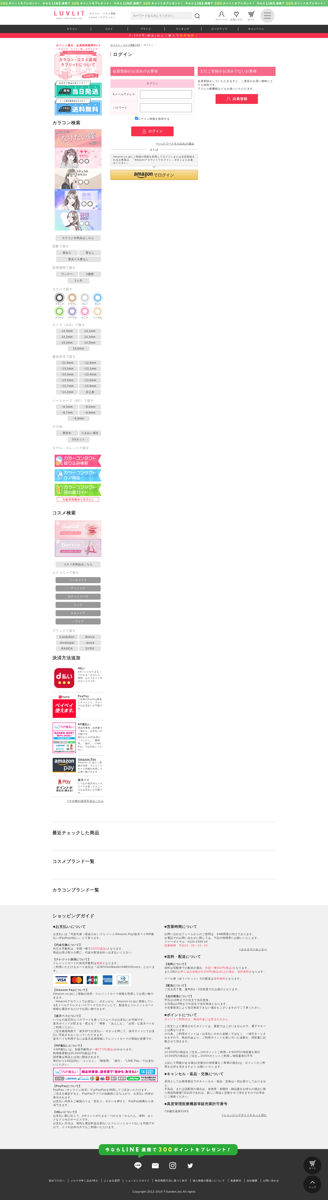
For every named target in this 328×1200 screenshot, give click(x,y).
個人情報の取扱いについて (209, 1180)
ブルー (97, 304)
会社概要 (252, 1180)
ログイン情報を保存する (154, 118)
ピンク (84, 317)
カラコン (72, 28)
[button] (154, 175)
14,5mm (89, 342)
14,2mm (67, 336)
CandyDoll (67, 637)
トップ (312, 1187)
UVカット (78, 439)
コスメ (109, 28)
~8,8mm (89, 412)
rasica (90, 642)
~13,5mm (67, 380)
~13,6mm (89, 380)
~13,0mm (67, 368)
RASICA (67, 648)
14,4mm (67, 342)
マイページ (221, 19)
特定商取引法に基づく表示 (171, 1180)
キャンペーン (256, 28)
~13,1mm (89, 368)
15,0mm (78, 348)
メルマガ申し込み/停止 (84, 1180)
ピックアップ (219, 28)
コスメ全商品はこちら (78, 564)
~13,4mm (89, 374)
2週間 (90, 274)
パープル (72, 317)
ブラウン (72, 304)
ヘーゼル (97, 317)
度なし (90, 252)
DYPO (90, 648)
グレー (84, 304)
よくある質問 (112, 1180)
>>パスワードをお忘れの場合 (175, 143)
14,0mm (67, 331)
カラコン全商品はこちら (78, 238)
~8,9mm (78, 418)
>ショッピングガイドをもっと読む (244, 1115)
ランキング (182, 28)
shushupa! (67, 642)
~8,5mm (67, 406)
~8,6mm (89, 406)
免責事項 (235, 1180)
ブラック (59, 304)
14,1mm (89, 331)
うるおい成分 (90, 433)
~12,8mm (89, 362)
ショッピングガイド (137, 1180)
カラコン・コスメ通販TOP (125, 45)
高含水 (67, 433)
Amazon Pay (87, 759)
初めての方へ (57, 1180)
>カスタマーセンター (253, 949)
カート (251, 19)
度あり (67, 252)
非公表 (90, 392)
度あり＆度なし (78, 259)
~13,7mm (67, 386)
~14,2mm (67, 392)
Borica (90, 637)
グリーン (59, 317)
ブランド (145, 28)
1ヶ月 (78, 280)
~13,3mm (67, 374)
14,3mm (89, 336)
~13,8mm (89, 386)
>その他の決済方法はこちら (85, 801)
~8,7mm (67, 412)
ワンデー (67, 274)
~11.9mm (67, 362)
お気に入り (236, 19)
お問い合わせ (271, 1180)
